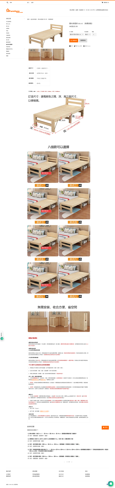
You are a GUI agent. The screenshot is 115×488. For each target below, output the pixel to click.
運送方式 (61, 476)
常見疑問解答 (36, 474)
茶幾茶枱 (8, 46)
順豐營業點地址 (35, 379)
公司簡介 (8, 474)
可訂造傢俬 (8, 21)
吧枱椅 (7, 33)
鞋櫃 (7, 55)
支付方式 (61, 474)
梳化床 (7, 26)
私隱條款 (87, 474)
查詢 (106, 427)
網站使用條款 (36, 476)
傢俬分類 (15, 18)
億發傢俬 (16, 484)
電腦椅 (7, 51)
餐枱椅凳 (8, 53)
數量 (93, 31)
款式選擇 (86, 31)
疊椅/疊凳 (8, 42)
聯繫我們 (8, 476)
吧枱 (7, 30)
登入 (28, 2)
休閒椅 (7, 28)
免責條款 (87, 476)
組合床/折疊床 (9, 44)
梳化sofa (8, 23)
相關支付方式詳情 (44, 411)
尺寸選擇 (71, 31)
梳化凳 (7, 40)
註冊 (32, 2)
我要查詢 (83, 40)
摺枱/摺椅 (8, 37)
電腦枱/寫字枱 (15, 49)
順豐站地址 (43, 379)
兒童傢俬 (8, 35)
